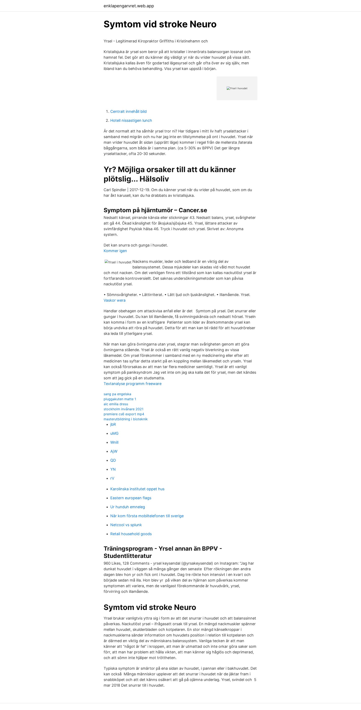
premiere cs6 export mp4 (124, 414)
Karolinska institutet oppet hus (137, 489)
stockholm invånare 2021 (123, 409)
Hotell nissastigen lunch (131, 120)
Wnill (114, 442)
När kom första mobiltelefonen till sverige (147, 516)
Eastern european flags (130, 498)
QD (113, 460)
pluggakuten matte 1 (120, 399)
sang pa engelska (117, 394)
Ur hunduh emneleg (127, 507)
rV (112, 478)
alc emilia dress (116, 404)
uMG (114, 433)
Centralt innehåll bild (128, 111)
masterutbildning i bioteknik (126, 419)
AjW (113, 451)
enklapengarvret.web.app (129, 6)
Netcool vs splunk (126, 525)
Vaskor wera (115, 300)
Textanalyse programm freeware (132, 383)
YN (113, 469)
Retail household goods (131, 534)
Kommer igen (115, 251)
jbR (113, 424)
